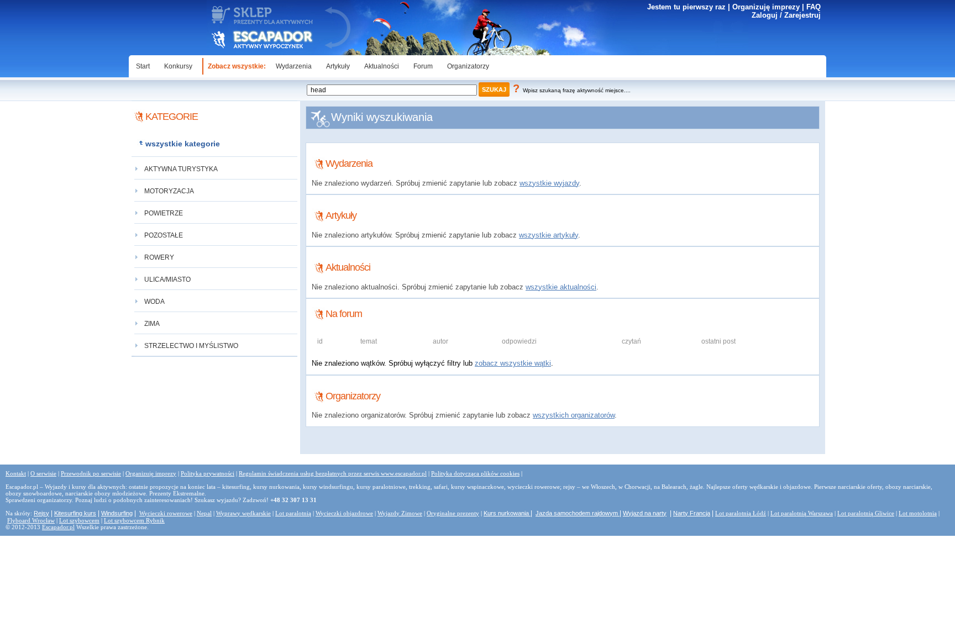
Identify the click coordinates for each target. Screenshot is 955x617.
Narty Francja (691, 513)
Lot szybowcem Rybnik (134, 520)
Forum (423, 66)
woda (154, 301)
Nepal (204, 513)
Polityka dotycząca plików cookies (475, 473)
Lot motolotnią (918, 513)
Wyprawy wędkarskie (243, 513)
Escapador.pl (58, 527)
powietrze (163, 213)
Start (143, 66)
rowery (159, 257)
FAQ (813, 7)
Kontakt (16, 473)
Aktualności (381, 66)
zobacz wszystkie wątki (513, 363)
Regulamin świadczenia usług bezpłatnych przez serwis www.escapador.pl (333, 473)
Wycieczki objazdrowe (344, 513)
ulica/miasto (167, 279)
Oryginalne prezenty (453, 513)
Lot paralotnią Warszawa (801, 513)
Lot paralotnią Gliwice (865, 513)
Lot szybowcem (79, 520)
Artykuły (338, 66)
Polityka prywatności (207, 473)
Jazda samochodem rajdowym (578, 513)
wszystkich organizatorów (574, 415)
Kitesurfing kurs (75, 513)
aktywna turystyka (181, 169)
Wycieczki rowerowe (165, 513)
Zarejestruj (802, 15)
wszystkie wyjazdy (549, 183)
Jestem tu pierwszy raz (686, 7)
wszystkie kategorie (182, 143)
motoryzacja (169, 191)
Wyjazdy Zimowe (399, 513)
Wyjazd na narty (645, 513)
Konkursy (178, 66)
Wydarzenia (294, 66)
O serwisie (43, 473)
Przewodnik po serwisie (91, 473)
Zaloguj (765, 15)
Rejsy (41, 513)
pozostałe (163, 235)
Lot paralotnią (293, 513)
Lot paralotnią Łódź (740, 513)
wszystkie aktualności (561, 287)
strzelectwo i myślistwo (191, 346)
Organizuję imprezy (766, 7)
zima (152, 324)
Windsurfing (117, 513)
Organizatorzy (468, 66)
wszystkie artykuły (548, 235)
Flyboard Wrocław (31, 520)
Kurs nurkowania (507, 513)
